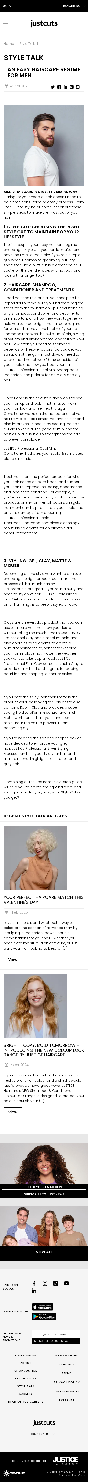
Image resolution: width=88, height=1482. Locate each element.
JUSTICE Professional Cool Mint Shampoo (40, 369)
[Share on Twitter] (53, 87)
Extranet (67, 1400)
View (13, 959)
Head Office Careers (26, 1401)
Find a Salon (26, 1355)
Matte (62, 697)
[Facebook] (34, 1283)
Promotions (26, 1378)
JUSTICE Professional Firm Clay (37, 661)
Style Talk (27, 43)
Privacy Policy (67, 1382)
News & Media (66, 1355)
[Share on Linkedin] (65, 87)
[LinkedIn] (34, 1290)
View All (44, 1252)
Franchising (66, 1391)
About (25, 1363)
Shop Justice (25, 1371)
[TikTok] (55, 1283)
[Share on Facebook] (59, 87)
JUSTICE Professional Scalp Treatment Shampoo (26, 520)
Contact (67, 1364)
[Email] (77, 87)
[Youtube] (66, 1283)
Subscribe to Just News (44, 1194)
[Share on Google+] (71, 87)
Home (9, 43)
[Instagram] (45, 1283)
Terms (67, 1373)
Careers (26, 1394)
